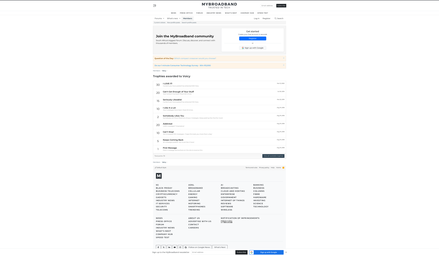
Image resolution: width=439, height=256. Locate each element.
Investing (259, 200)
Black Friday (164, 188)
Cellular (194, 191)
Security (161, 207)
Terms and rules (251, 167)
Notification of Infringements (240, 218)
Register (253, 38)
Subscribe (281, 6)
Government (229, 197)
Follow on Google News (199, 247)
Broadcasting (230, 188)
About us (194, 218)
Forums (158, 18)
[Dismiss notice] (283, 58)
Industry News (213, 13)
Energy (193, 194)
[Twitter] (163, 247)
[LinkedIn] (169, 247)
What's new (172, 18)
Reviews (226, 203)
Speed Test (262, 13)
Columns (258, 191)
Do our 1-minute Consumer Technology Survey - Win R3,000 (183, 65)
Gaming (192, 197)
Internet (194, 200)
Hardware (259, 197)
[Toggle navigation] (154, 5)
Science (258, 203)
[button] (163, 18)
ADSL (191, 185)
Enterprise (228, 194)
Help (272, 167)
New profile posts (173, 22)
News (173, 13)
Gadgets (161, 197)
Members (187, 18)
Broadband (195, 188)
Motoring (194, 203)
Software (227, 207)
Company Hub (247, 13)
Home (278, 167)
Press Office (186, 13)
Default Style (161, 167)
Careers (193, 228)
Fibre (256, 194)
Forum (199, 13)
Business (258, 188)
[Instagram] (180, 247)
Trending (194, 210)
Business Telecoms (168, 191)
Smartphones (196, 207)
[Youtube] (174, 247)
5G (157, 185)
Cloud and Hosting (233, 191)
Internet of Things (233, 200)
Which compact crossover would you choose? (195, 58)
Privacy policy (264, 167)
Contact (193, 224)
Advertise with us (199, 221)
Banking (258, 185)
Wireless (226, 210)
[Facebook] (158, 247)
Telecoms (162, 210)
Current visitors (159, 22)
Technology (261, 207)
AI (222, 185)
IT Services (163, 203)
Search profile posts (189, 22)
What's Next (231, 13)
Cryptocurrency (166, 194)
